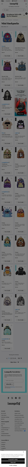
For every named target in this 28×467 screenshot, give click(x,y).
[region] (13, 458)
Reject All (13, 462)
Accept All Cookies (13, 459)
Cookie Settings (13, 465)
